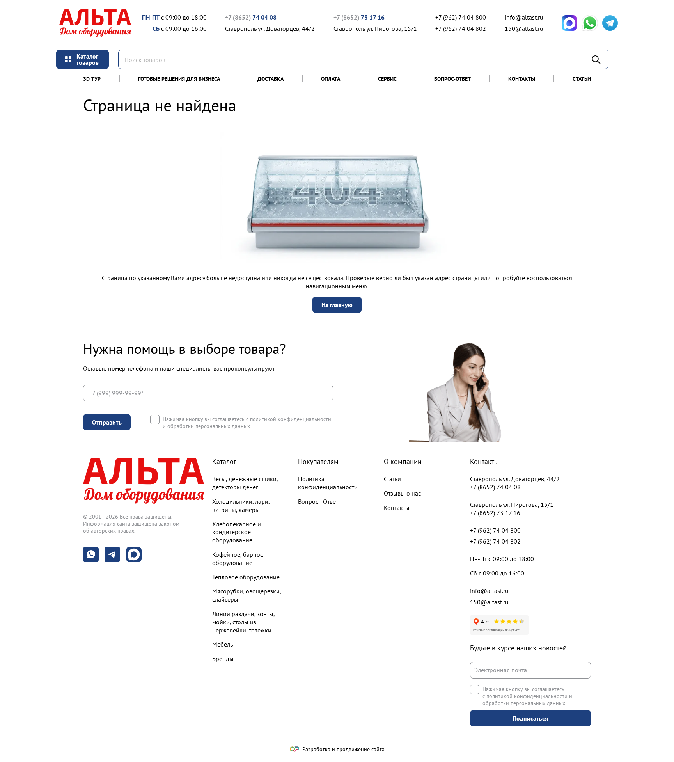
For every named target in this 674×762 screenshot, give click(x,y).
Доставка (270, 78)
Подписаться (530, 718)
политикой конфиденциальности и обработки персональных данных (247, 423)
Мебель (222, 644)
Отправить (107, 422)
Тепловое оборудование (246, 577)
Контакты (521, 78)
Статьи (582, 78)
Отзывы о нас (402, 493)
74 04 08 (251, 17)
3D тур (92, 78)
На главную (337, 305)
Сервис (387, 78)
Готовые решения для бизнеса (179, 78)
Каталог (224, 461)
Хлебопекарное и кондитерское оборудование (236, 532)
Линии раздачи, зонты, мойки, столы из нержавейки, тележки (243, 622)
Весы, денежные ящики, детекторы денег (245, 483)
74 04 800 (460, 17)
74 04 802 (460, 28)
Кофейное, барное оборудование (237, 559)
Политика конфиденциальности (328, 483)
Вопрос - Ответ (318, 501)
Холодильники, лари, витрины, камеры (241, 505)
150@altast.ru (524, 28)
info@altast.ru (524, 17)
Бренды (223, 659)
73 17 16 (359, 17)
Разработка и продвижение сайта (343, 749)
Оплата (330, 78)
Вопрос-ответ (452, 78)
